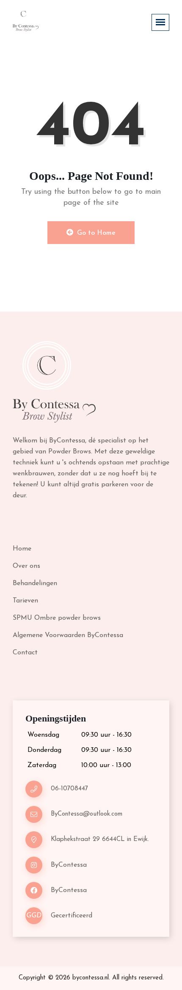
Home (22, 548)
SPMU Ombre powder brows (57, 618)
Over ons (26, 566)
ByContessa (69, 865)
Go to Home (95, 233)
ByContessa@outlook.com (86, 814)
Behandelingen (35, 583)
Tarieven (25, 600)
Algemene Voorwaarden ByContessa (68, 635)
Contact (25, 652)
